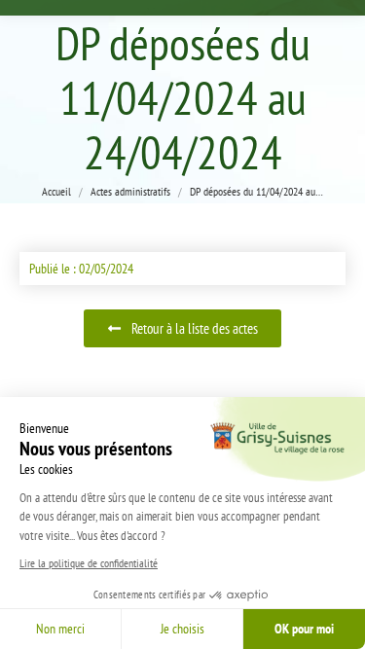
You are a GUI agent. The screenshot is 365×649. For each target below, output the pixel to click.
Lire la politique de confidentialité (88, 563)
